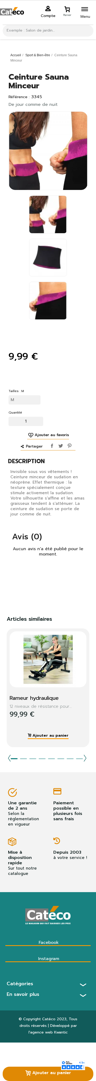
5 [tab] (51, 758)
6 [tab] (60, 758)
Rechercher (87, 31)
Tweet (60, 445)
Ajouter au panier (51, 1073)
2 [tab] (23, 758)
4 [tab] (42, 758)
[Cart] (67, 8)
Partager (51, 445)
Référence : (19, 97)
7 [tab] (70, 758)
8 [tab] (79, 758)
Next (85, 758)
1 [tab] (14, 758)
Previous (9, 758)
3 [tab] (32, 758)
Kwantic (61, 1032)
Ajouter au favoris (52, 435)
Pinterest (68, 445)
